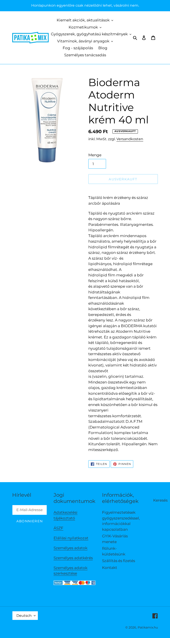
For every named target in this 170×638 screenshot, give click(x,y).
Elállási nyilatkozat (71, 538)
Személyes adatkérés (73, 558)
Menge (94, 155)
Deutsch (24, 615)
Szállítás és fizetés (118, 561)
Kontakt (109, 567)
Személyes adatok (70, 548)
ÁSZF (58, 528)
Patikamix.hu (148, 627)
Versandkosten (129, 139)
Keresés (160, 500)
